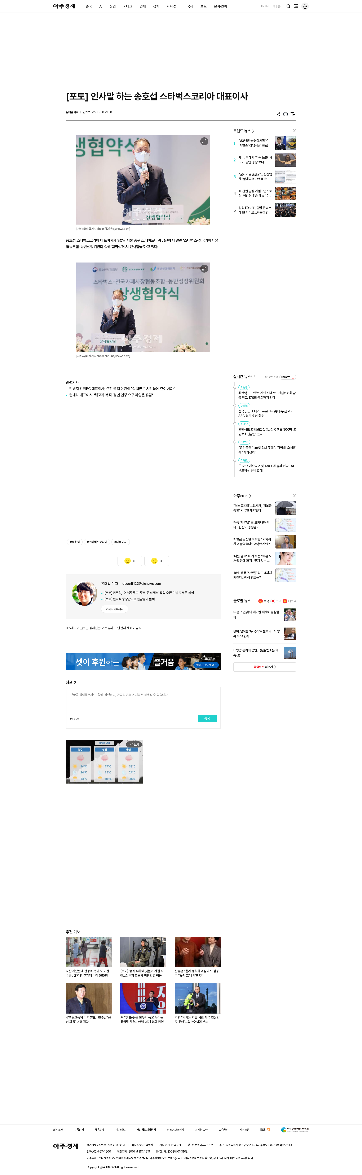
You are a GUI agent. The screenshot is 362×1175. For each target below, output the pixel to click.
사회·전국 (173, 6)
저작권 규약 (201, 1129)
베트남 (292, 601)
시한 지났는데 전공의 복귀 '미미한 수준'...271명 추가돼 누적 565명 (87, 973)
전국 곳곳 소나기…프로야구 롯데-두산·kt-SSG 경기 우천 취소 (265, 413)
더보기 (253, 668)
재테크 (127, 6)
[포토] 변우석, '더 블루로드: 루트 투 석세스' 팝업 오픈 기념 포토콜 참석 (149, 593)
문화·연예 (220, 6)
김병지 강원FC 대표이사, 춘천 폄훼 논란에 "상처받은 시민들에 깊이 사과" (122, 388)
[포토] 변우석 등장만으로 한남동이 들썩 (129, 599)
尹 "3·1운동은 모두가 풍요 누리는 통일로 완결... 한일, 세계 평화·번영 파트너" (142, 1019)
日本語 (277, 6)
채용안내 (100, 1129)
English (265, 6)
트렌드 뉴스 (242, 131)
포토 (203, 6)
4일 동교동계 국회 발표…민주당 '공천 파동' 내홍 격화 (88, 1019)
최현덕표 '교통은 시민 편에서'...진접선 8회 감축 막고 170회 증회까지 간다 (267, 395)
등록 (207, 718)
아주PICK (240, 496)
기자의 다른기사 (114, 609)
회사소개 (58, 1129)
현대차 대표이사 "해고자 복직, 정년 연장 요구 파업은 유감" (111, 395)
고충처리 (223, 1129)
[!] (294, 130)
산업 (113, 6)
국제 (190, 6)
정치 (156, 6)
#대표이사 (120, 542)
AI (100, 6)
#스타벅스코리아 (97, 542)
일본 (278, 601)
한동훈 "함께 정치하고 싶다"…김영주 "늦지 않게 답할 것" (197, 973)
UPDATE (286, 377)
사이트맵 (244, 1129)
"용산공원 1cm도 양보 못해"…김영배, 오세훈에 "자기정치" (267, 450)
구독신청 (79, 1129)
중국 (89, 6)
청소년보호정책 (175, 1129)
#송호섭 (75, 542)
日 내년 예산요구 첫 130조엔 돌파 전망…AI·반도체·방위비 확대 (266, 468)
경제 (143, 6)
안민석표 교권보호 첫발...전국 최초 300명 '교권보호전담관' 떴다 (267, 432)
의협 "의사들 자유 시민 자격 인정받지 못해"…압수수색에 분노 (197, 1019)
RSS (263, 1129)
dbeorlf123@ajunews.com (141, 584)
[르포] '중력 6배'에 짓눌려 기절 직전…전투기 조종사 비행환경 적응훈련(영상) (142, 973)
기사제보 (120, 1129)
